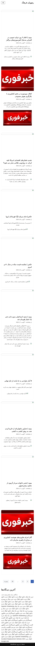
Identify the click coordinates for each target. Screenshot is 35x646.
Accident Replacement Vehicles (11, 639)
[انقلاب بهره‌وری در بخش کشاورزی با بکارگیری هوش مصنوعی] (17, 79)
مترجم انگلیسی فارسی (8, 627)
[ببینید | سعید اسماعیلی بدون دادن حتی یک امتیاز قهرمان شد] (17, 302)
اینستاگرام (29, 629)
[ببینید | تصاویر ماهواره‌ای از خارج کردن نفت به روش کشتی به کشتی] (17, 413)
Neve (23, 644)
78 (12, 581)
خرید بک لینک (29, 597)
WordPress (13, 644)
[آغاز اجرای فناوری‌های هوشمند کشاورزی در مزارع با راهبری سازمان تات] (17, 522)
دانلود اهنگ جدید (20, 597)
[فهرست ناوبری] (3, 2)
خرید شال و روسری (7, 599)
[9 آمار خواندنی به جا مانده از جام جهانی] (17, 366)
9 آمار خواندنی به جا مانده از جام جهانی (18, 381)
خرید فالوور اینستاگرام (15, 613)
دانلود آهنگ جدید (28, 606)
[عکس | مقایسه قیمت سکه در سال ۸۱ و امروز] (17, 249)
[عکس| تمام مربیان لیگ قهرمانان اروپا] (17, 201)
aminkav (28, 43)
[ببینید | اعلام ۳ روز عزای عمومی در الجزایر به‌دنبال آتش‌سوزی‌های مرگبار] (17, 22)
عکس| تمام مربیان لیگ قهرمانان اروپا (19, 216)
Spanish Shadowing (7, 606)
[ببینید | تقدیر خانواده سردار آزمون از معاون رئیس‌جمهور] (17, 468)
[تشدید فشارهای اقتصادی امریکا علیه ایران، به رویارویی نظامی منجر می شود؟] (17, 145)
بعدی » (6, 581)
